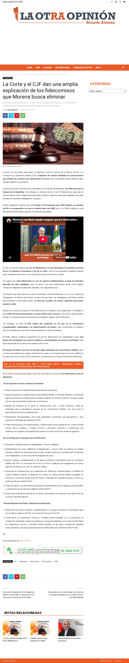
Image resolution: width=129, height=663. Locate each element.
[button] (123, 68)
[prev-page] (4, 645)
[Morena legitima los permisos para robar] (70, 627)
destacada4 (23, 561)
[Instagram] (116, 2)
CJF (15, 561)
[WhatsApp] (22, 115)
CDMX (29, 67)
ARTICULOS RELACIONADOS (26, 607)
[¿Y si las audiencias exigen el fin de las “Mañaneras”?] (15, 627)
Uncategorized (15, 74)
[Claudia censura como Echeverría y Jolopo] (43, 627)
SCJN (55, 561)
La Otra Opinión (12, 110)
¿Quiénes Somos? (106, 661)
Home (5, 74)
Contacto (118, 661)
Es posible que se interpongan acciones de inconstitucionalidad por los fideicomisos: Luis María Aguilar (65, 594)
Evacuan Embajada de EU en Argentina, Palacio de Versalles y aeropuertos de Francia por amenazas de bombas (19, 594)
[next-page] (8, 645)
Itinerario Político (82, 67)
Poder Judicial (46, 561)
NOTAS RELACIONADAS (22, 613)
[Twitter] (120, 2)
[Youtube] (124, 2)
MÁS (98, 67)
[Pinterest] (16, 115)
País (38, 67)
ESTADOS (47, 67)
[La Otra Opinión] (64, 15)
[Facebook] (112, 2)
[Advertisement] (64, 45)
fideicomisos (34, 561)
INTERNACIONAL (62, 67)
